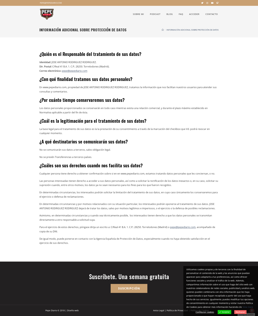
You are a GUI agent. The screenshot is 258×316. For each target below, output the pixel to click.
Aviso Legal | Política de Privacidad (170, 310)
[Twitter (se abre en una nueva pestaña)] (202, 2)
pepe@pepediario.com (74, 70)
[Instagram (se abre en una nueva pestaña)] (207, 2)
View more (248, 307)
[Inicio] (163, 29)
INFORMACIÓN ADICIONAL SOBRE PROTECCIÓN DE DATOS (192, 29)
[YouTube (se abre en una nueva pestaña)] (212, 2)
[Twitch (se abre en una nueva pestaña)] (217, 2)
